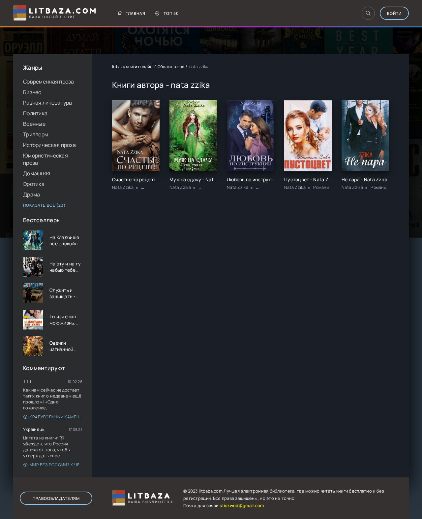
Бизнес (32, 92)
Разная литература (47, 102)
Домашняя (36, 173)
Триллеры (35, 134)
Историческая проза (49, 145)
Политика (35, 113)
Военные (34, 123)
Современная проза (48, 81)
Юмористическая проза (45, 159)
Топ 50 (171, 13)
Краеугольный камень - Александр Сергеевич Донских (56, 417)
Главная (135, 13)
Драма (31, 194)
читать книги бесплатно (346, 491)
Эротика (34, 184)
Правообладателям (56, 498)
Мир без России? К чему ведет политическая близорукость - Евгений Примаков (56, 464)
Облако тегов (171, 66)
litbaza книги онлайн (132, 66)
